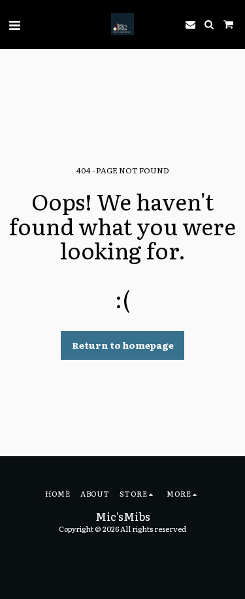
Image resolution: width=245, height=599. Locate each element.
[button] (14, 24)
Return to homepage (123, 344)
